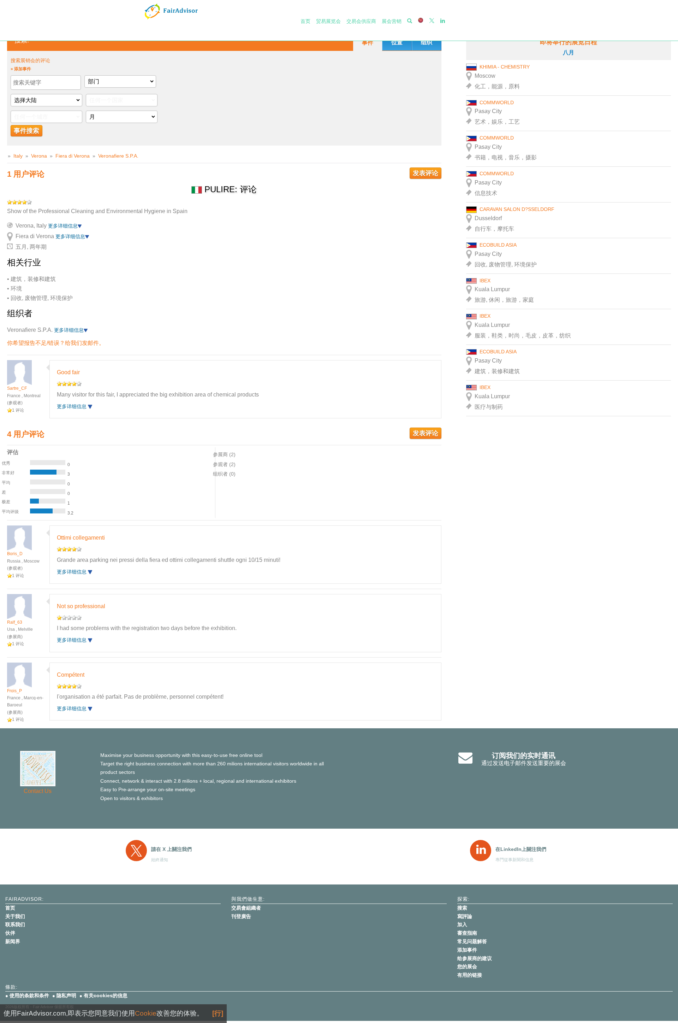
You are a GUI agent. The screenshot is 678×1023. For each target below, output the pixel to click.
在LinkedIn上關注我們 (520, 849)
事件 (367, 43)
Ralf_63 (14, 622)
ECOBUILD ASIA (498, 245)
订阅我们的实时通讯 (523, 755)
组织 (426, 42)
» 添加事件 (21, 68)
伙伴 (10, 933)
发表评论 (425, 173)
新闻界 (12, 941)
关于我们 (15, 916)
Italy (18, 156)
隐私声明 (66, 995)
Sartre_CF (17, 388)
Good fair (68, 372)
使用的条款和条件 (29, 995)
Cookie (145, 1013)
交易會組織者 (246, 908)
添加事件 (467, 950)
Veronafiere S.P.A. (118, 156)
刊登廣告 (241, 916)
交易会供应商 (361, 21)
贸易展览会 (328, 21)
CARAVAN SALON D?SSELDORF (517, 209)
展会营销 (392, 21)
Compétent (70, 675)
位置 (397, 42)
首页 (305, 21)
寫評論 (464, 916)
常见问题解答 (472, 941)
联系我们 (15, 924)
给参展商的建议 (474, 958)
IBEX (485, 280)
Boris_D (15, 553)
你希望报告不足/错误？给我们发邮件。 (56, 343)
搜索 (462, 908)
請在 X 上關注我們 (171, 849)
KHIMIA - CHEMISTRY (505, 67)
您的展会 (467, 966)
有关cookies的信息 (105, 995)
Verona (39, 156)
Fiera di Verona (72, 156)
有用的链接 (469, 975)
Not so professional (81, 606)
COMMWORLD (497, 102)
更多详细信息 (63, 226)
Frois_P (14, 690)
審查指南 (467, 933)
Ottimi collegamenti (81, 538)
